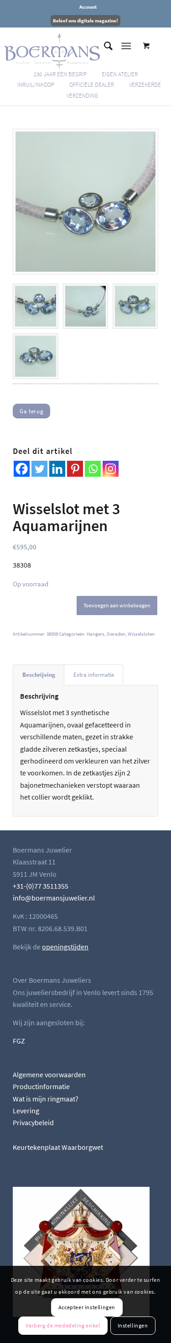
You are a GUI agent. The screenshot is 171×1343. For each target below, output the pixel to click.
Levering (26, 1110)
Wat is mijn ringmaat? (45, 1098)
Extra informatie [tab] (93, 675)
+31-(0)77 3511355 (40, 885)
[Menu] (126, 46)
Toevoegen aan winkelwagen (116, 605)
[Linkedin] (57, 469)
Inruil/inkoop (35, 85)
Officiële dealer (91, 85)
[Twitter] (39, 469)
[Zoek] (104, 46)
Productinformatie (41, 1086)
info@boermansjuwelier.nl (54, 897)
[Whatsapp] (93, 469)
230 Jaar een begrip (60, 74)
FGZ (19, 1040)
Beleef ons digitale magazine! (85, 20)
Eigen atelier (120, 74)
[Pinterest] (75, 469)
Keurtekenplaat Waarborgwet (58, 1147)
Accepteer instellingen (86, 1307)
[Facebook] (22, 469)
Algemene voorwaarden (49, 1074)
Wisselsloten (141, 634)
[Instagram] (111, 469)
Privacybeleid (33, 1122)
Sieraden (116, 634)
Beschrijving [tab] (38, 675)
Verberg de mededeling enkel (63, 1325)
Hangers (95, 634)
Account (88, 7)
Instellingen (133, 1325)
